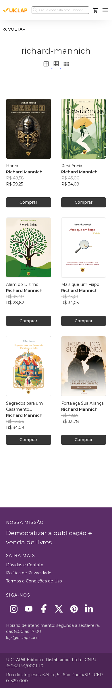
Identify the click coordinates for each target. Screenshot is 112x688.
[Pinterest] (74, 608)
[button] (106, 10)
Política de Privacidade (28, 572)
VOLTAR (17, 29)
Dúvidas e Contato (24, 564)
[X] (59, 608)
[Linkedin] (89, 608)
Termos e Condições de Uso (34, 581)
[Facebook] (43, 608)
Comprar (28, 202)
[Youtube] (28, 608)
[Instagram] (13, 608)
